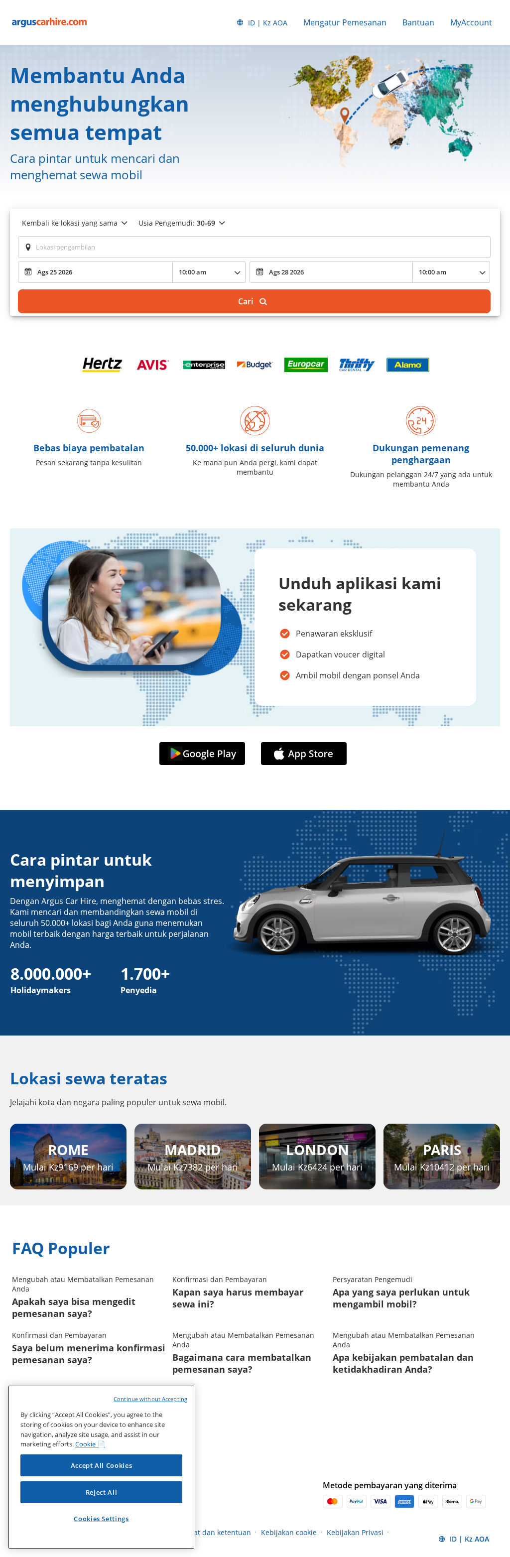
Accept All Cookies (101, 1465)
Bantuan (418, 22)
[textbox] (254, 247)
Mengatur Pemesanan (344, 22)
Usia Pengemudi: (176, 223)
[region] (101, 1467)
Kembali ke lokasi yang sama (70, 223)
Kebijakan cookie (289, 1532)
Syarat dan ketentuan (215, 1532)
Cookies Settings (101, 1518)
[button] (204, 754)
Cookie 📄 (90, 1443)
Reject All (102, 1492)
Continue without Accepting (150, 1399)
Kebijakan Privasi (355, 1532)
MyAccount (471, 22)
